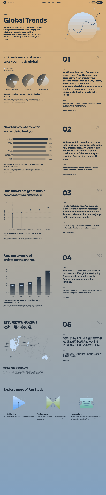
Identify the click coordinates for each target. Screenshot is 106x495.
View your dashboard (68, 232)
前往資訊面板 (66, 360)
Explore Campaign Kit (68, 110)
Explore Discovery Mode (69, 174)
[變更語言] (89, 2)
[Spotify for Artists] (8, 2)
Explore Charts (67, 297)
